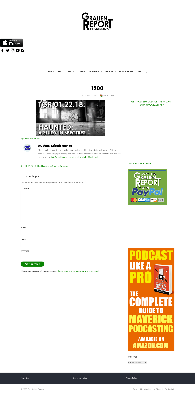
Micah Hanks (95, 71)
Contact (72, 71)
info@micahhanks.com (61, 157)
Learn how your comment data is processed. (78, 271)
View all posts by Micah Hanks (85, 157)
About (60, 71)
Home (51, 71)
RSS (139, 71)
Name (23, 227)
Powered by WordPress (143, 389)
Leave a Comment (31, 138)
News (82, 71)
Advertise (25, 378)
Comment (26, 188)
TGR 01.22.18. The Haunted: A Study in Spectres (45, 166)
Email (23, 239)
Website (25, 251)
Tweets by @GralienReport (139, 163)
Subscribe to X (127, 71)
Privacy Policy (131, 378)
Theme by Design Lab (165, 389)
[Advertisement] (151, 136)
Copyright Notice (80, 378)
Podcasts (110, 71)
